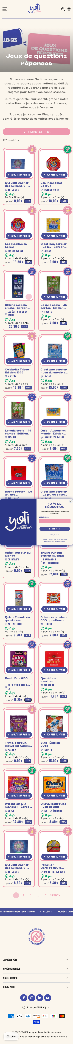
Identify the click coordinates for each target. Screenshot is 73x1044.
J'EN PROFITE (54, 529)
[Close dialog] (71, 501)
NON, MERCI (54, 535)
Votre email (44, 517)
